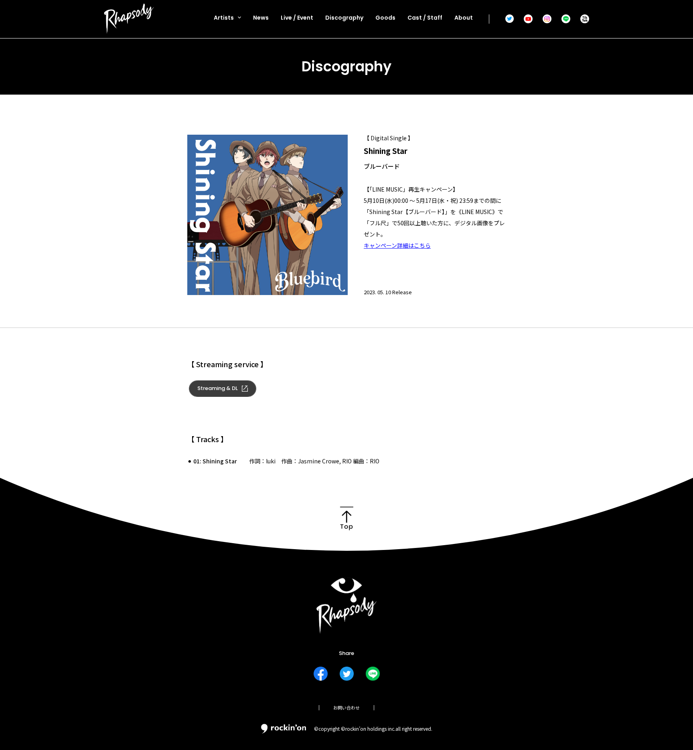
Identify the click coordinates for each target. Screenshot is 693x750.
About (463, 18)
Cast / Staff (424, 18)
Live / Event (297, 18)
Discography (344, 18)
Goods (385, 18)
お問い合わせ (346, 707)
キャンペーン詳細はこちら (397, 245)
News (261, 18)
